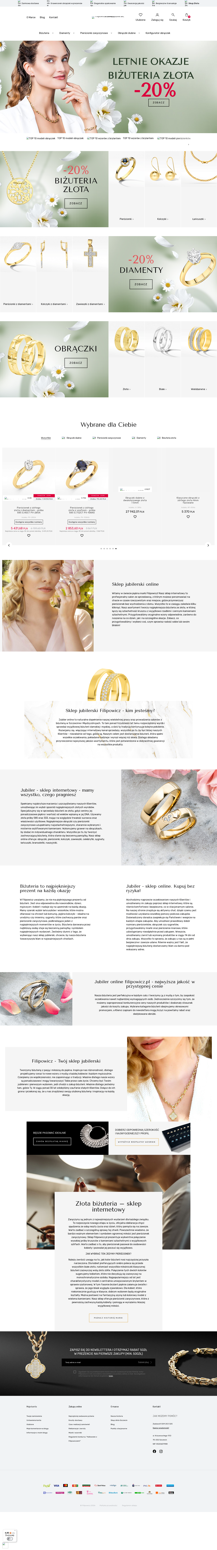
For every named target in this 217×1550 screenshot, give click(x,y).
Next (208, 545)
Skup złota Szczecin (119, 1420)
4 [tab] (111, 549)
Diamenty (141, 264)
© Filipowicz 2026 (87, 1505)
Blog (42, 17)
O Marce (31, 17)
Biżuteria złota (75, 179)
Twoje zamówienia (34, 1416)
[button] (28, 527)
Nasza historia (117, 1416)
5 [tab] (113, 549)
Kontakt (53, 17)
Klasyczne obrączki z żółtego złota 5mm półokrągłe (135, 500)
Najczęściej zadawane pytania (81, 1416)
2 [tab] (105, 549)
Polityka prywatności (108, 1505)
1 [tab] (102, 549)
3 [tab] (108, 549)
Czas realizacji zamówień (79, 1424)
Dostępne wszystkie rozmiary (29, 513)
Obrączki (75, 348)
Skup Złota (194, 3)
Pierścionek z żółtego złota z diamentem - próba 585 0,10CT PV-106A (188, 501)
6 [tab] (116, 549)
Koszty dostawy (75, 1420)
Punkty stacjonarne (119, 1429)
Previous (9, 545)
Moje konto (32, 1406)
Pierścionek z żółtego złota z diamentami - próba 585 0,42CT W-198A (82, 501)
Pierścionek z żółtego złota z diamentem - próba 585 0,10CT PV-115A (29, 501)
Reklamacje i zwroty (77, 1429)
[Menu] (15, 1531)
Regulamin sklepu (129, 1505)
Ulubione (30, 1424)
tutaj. (111, 1376)
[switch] (10, 1539)
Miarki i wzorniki (75, 1433)
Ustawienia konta (34, 1420)
